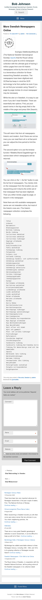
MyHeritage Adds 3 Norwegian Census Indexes (19, 540)
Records (21, 377)
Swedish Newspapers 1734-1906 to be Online (19, 556)
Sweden (27, 377)
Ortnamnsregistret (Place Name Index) (16, 509)
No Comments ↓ (31, 34)
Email (7, 441)
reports (13, 57)
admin (22, 34)
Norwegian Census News (12, 493)
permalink (15, 379)
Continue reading (10, 505)
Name (7, 432)
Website (7, 449)
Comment (8, 401)
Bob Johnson (21, 4)
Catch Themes (27, 597)
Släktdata (7, 526)
